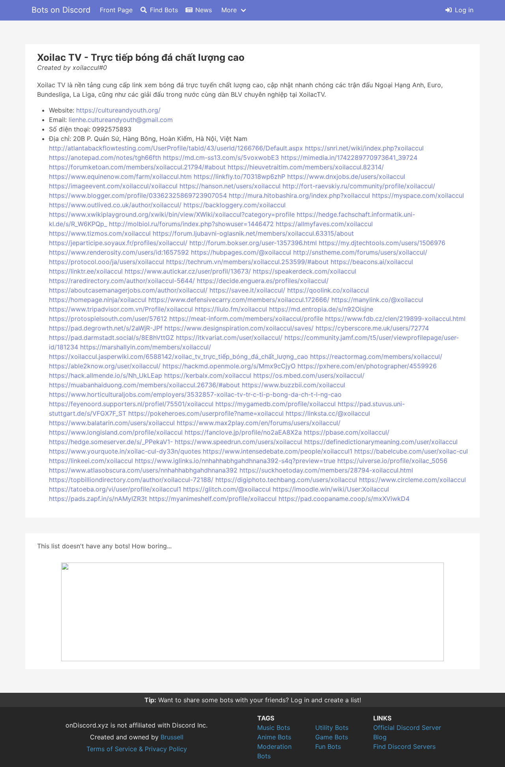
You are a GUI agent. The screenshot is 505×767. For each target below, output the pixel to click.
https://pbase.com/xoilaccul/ (346, 432)
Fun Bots (328, 746)
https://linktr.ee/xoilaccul (86, 271)
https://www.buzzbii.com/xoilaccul (293, 385)
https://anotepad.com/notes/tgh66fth (105, 157)
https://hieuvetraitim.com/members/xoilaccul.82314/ (306, 167)
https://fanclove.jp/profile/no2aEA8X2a (243, 432)
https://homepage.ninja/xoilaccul (97, 300)
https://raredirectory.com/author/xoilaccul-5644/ (122, 281)
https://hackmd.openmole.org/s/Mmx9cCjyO (229, 366)
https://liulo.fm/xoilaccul (231, 309)
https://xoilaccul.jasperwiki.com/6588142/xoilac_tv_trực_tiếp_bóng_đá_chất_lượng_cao (178, 356)
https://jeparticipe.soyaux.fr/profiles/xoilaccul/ (118, 243)
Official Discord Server (407, 727)
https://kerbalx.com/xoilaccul (207, 375)
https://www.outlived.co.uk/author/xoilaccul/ (115, 205)
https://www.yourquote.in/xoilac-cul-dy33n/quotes (125, 451)
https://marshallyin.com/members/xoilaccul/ (145, 347)
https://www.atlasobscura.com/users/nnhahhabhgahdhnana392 (143, 470)
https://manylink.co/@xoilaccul (377, 300)
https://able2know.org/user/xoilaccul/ (105, 366)
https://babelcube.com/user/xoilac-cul (411, 451)
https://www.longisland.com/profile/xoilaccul (116, 432)
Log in (464, 10)
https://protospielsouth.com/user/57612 (108, 319)
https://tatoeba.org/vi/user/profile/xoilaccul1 (115, 489)
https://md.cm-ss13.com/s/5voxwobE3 (221, 157)
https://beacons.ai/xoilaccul (372, 262)
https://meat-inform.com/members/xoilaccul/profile (246, 319)
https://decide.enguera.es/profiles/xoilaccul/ (263, 281)
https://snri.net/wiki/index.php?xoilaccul (364, 148)
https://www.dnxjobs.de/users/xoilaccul (346, 176)
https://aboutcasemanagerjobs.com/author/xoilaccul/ (128, 290)
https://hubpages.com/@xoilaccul (241, 252)
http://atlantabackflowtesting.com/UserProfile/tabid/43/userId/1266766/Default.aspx (176, 148)
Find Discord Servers (404, 746)
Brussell (172, 737)
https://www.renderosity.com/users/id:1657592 (119, 252)
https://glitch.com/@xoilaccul (227, 489)
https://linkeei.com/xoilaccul (91, 461)
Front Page (116, 10)
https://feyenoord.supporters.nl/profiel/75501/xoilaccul (131, 404)
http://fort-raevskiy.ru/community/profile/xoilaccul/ (358, 186)
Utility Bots (331, 727)
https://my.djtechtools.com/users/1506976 (382, 243)
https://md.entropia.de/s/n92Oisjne (321, 309)
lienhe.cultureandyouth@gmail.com (121, 120)
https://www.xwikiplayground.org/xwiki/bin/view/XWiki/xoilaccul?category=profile (172, 214)
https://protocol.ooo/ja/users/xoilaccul (106, 262)
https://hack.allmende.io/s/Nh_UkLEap (105, 375)
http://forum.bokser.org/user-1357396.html (253, 243)
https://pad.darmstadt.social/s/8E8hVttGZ (111, 337)
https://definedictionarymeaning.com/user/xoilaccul (381, 442)
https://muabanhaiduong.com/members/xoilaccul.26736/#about (144, 385)
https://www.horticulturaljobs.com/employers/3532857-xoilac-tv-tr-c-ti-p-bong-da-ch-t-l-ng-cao (195, 394)
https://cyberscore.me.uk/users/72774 (372, 328)
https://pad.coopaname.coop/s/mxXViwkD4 (344, 499)
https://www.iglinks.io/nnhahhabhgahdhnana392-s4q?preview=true (235, 461)
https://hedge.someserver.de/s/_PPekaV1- (111, 442)
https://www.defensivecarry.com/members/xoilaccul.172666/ (238, 300)
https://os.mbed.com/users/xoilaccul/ (309, 375)
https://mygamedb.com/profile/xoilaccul (275, 404)
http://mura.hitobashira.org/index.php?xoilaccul (299, 195)
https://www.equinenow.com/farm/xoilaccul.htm (120, 176)
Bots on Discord (61, 10)
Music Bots (273, 727)
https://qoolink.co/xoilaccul (328, 290)
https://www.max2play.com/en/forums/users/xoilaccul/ (258, 423)
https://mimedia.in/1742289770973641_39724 (349, 157)
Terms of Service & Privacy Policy (136, 749)
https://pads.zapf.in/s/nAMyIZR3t (98, 499)
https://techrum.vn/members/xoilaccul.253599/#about (247, 262)
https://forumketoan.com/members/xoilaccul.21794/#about (137, 167)
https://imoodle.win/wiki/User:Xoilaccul (331, 489)
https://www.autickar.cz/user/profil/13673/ (188, 271)
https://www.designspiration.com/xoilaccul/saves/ (239, 328)
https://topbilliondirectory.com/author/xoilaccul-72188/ (131, 480)
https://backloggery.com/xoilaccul (234, 205)
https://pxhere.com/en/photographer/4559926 (367, 366)
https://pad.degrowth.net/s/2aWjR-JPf (106, 328)
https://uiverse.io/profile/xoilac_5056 (392, 461)
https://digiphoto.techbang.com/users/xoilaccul (286, 480)
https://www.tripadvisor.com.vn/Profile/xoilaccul (121, 309)
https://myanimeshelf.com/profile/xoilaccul (213, 499)
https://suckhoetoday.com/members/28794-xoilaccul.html (326, 470)
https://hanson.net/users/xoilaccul (230, 186)
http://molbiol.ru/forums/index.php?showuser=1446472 (191, 224)
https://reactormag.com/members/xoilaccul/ (376, 356)
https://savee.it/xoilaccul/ (247, 290)
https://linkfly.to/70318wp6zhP (239, 176)
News (203, 10)
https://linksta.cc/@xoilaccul (328, 413)
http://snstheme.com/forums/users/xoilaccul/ (360, 252)
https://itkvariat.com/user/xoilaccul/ (229, 337)
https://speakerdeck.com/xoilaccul (304, 271)
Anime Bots (274, 737)
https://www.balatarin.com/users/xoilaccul (112, 423)
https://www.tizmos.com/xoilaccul (100, 233)
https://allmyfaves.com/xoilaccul (324, 224)
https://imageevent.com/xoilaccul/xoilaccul (113, 186)
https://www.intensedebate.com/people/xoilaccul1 (277, 451)
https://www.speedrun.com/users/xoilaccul (238, 442)
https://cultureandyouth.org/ (118, 110)
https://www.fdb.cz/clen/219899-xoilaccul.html (395, 319)
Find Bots (164, 10)
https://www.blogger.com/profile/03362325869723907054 (138, 195)
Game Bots (331, 737)
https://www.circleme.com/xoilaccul (412, 480)
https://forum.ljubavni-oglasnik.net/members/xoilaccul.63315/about (253, 233)
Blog (380, 737)
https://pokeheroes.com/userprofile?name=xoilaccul (206, 413)
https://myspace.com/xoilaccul (418, 195)
